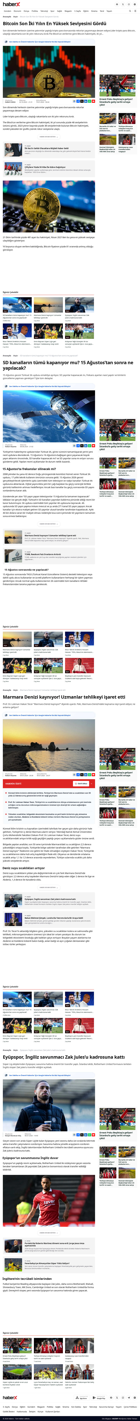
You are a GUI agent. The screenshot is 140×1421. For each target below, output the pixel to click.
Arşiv (15, 17)
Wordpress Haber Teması (128, 1419)
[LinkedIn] (134, 4)
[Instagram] (128, 4)
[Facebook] (117, 4)
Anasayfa (7, 17)
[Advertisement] (49, 272)
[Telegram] (128, 1397)
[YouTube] (93, 101)
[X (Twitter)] (123, 4)
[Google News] (74, 101)
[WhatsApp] (89, 101)
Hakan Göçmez (10, 447)
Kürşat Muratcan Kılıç (13, 1136)
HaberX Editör (10, 102)
